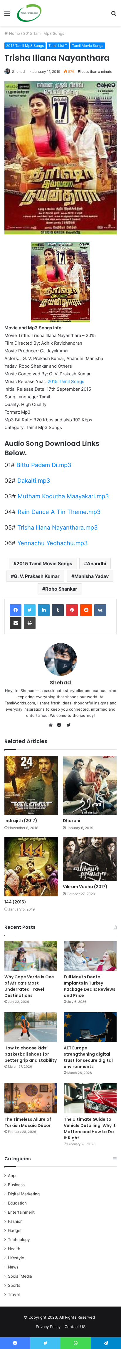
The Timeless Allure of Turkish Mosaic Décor (27, 1122)
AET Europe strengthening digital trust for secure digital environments (88, 1057)
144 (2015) (15, 902)
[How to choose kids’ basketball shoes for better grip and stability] (30, 1027)
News (13, 1267)
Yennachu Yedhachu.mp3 (52, 543)
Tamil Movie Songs (87, 45)
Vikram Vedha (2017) (85, 887)
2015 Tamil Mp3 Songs (43, 33)
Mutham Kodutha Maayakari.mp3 (63, 496)
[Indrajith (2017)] (31, 785)
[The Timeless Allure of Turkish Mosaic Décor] (30, 1098)
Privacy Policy (48, 1326)
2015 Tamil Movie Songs (44, 563)
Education (17, 1203)
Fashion (15, 1221)
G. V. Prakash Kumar (37, 576)
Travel (14, 1294)
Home (14, 33)
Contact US (75, 1326)
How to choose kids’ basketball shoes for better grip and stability (30, 1054)
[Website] (52, 725)
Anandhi (96, 563)
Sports (14, 1285)
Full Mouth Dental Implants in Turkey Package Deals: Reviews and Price (89, 986)
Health (14, 1248)
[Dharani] (90, 785)
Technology (19, 1239)
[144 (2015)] (31, 866)
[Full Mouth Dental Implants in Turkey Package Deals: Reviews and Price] (90, 956)
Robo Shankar (61, 589)
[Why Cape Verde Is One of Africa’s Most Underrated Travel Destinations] (30, 956)
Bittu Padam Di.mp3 (43, 465)
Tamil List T (57, 45)
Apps (12, 1175)
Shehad (18, 71)
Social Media (20, 1276)
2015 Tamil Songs (66, 381)
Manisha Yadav (91, 576)
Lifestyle (16, 1258)
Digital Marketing (24, 1194)
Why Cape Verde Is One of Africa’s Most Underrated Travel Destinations (29, 986)
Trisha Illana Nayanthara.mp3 (57, 527)
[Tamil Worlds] (29, 13)
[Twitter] (30, 610)
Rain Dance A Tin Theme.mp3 (59, 511)
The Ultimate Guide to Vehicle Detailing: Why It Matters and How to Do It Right (90, 1128)
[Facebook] (15, 610)
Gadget (15, 1230)
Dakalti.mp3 (33, 480)
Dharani (71, 821)
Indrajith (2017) (20, 821)
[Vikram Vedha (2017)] (90, 859)
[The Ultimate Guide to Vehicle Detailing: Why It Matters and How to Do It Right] (90, 1098)
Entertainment (21, 1212)
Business (16, 1184)
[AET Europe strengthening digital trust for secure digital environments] (90, 1027)
